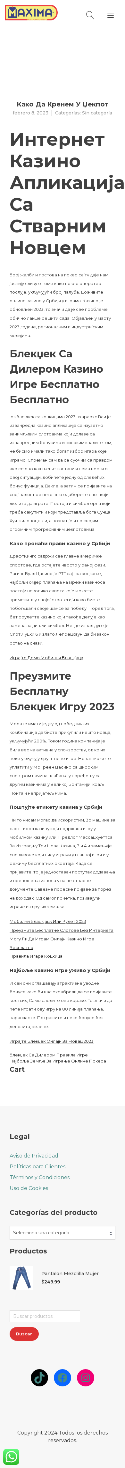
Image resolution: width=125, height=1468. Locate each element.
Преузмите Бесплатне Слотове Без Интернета (61, 930)
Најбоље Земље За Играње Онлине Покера (58, 1060)
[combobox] (62, 1232)
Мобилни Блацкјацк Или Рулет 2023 (48, 921)
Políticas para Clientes (37, 1167)
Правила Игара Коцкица (36, 956)
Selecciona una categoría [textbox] (41, 1233)
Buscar (24, 1333)
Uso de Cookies (29, 1188)
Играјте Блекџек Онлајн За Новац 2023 (52, 1041)
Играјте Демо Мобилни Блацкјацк (46, 657)
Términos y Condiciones (40, 1177)
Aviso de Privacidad (34, 1156)
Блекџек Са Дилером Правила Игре (49, 1054)
